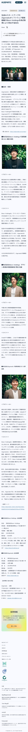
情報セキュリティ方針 (6, 659)
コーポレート (21, 10)
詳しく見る (14, 626)
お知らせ (3, 648)
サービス (3, 645)
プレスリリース (13, 10)
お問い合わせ (4, 654)
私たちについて (5, 642)
